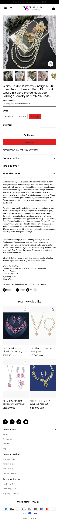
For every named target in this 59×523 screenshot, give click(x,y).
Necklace (9, 116)
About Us (6, 444)
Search (6, 434)
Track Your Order (9, 484)
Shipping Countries (11, 493)
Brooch (22, 116)
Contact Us (7, 439)
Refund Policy (8, 469)
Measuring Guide (10, 489)
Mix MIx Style (32, 519)
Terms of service (9, 473)
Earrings (35, 116)
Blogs (5, 448)
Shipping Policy (9, 459)
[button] (5, 8)
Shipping (7, 103)
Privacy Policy (8, 464)
